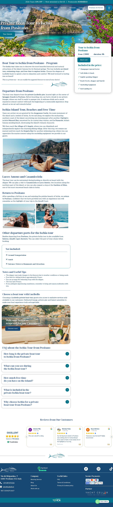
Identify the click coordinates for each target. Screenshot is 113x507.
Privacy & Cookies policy (65, 485)
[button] (111, 437)
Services (63, 8)
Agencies (72, 8)
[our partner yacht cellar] (97, 495)
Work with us (35, 488)
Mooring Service (36, 479)
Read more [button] (60, 444)
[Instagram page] (98, 469)
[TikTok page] (111, 469)
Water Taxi (36, 8)
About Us (34, 485)
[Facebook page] (86, 469)
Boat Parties (47, 8)
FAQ (58, 479)
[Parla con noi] (103, 502)
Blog (32, 482)
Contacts (82, 8)
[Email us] (1, 487)
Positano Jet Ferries (96, 8)
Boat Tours (24, 8)
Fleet (56, 8)
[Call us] (1, 483)
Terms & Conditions (63, 482)
